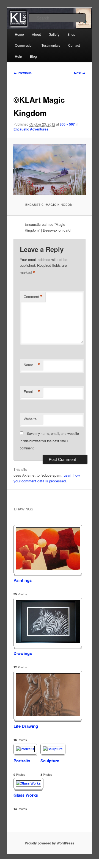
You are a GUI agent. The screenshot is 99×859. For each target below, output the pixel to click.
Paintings (22, 580)
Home (19, 34)
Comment (33, 296)
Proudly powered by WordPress (49, 843)
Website (30, 418)
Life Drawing (25, 726)
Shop (71, 34)
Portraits (21, 761)
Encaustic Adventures (30, 129)
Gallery (54, 34)
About (36, 34)
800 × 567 (67, 124)
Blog (33, 56)
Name (32, 364)
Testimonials (51, 45)
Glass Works (25, 795)
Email (32, 391)
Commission (24, 45)
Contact (74, 45)
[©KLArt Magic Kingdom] (49, 169)
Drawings (22, 653)
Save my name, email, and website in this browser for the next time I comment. (49, 440)
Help (18, 56)
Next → (80, 72)
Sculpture (49, 761)
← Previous (22, 72)
